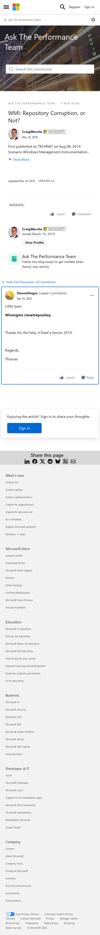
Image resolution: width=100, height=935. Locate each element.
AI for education (14, 680)
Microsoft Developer (17, 783)
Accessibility (13, 893)
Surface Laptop (14, 489)
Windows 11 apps (15, 534)
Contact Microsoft (30, 918)
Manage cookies (69, 918)
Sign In (89, 7)
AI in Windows (14, 519)
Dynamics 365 (13, 717)
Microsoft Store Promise (19, 600)
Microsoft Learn (14, 790)
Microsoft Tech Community (20, 805)
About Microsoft (15, 856)
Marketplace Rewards (18, 820)
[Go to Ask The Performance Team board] (14, 259)
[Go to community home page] (16, 6)
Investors (11, 878)
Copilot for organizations (19, 504)
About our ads (13, 927)
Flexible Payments (16, 607)
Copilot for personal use (19, 512)
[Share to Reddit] (50, 460)
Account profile (14, 555)
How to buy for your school (21, 658)
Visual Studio (13, 827)
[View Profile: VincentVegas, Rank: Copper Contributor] (9, 295)
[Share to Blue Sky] (57, 460)
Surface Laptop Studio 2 (19, 497)
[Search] (62, 7)
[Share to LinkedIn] (27, 460)
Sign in (24, 428)
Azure (9, 775)
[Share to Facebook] (34, 460)
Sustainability (13, 900)
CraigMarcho (32, 131)
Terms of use (13, 923)
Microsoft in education (18, 629)
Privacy (50, 918)
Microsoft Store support (19, 570)
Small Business (14, 754)
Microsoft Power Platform (20, 731)
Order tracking (14, 585)
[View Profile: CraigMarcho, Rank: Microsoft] (14, 134)
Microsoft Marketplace (18, 812)
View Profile (34, 242)
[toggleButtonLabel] (93, 19)
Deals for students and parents (23, 673)
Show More (21, 159)
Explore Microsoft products (21, 526)
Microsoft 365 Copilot (18, 746)
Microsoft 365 (13, 724)
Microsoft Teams (15, 739)
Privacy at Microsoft (17, 871)
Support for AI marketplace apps (24, 797)
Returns (10, 578)
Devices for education (18, 636)
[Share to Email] (73, 460)
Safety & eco (51, 923)
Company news (14, 863)
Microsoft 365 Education (19, 651)
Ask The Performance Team (24, 20)
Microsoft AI (12, 702)
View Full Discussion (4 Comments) (31, 282)
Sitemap (10, 918)
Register (74, 7)
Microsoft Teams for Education (23, 643)
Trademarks (31, 923)
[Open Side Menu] (6, 6)
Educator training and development (25, 666)
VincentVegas (27, 293)
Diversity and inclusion (18, 885)
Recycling (69, 923)
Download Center (15, 563)
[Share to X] (42, 460)
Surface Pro (12, 482)
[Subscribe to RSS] (65, 460)
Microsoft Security (16, 709)
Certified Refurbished (18, 592)
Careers (10, 848)
